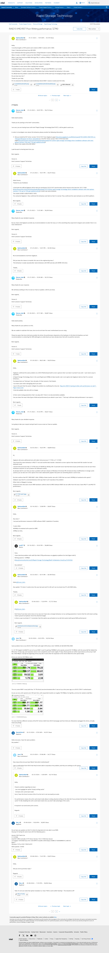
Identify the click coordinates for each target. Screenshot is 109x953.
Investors (49, 932)
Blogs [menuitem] (68, 7)
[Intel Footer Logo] (11, 939)
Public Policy (83, 932)
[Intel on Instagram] (35, 936)
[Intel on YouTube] (31, 936)
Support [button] (20, 3)
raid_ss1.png (21, 894)
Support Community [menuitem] (6, 7)
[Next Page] (59, 100)
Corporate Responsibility (66, 932)
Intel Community (13, 24)
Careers (55, 932)
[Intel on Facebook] (19, 936)
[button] (97, 38)
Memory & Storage (37, 24)
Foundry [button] (57, 3)
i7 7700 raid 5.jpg (21, 494)
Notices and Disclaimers (73, 943)
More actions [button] (92, 29)
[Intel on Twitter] (23, 936)
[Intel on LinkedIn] (27, 936)
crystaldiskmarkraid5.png (21, 84)
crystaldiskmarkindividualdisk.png (45, 84)
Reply (93, 89)
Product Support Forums (25, 24)
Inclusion (76, 932)
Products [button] (11, 3)
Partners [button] (48, 3)
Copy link (83, 166)
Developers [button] (39, 3)
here (55, 917)
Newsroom (43, 932)
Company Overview (24, 932)
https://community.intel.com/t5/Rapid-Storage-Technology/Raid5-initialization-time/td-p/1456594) (43, 560)
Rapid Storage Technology (50, 24)
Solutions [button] (28, 3)
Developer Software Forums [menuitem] (28, 7)
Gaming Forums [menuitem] (59, 7)
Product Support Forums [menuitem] (45, 7)
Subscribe (80, 29)
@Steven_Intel (20, 582)
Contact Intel (34, 932)
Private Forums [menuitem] (77, 7)
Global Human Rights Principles (64, 944)
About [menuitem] (16, 7)
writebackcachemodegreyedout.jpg (27, 626)
